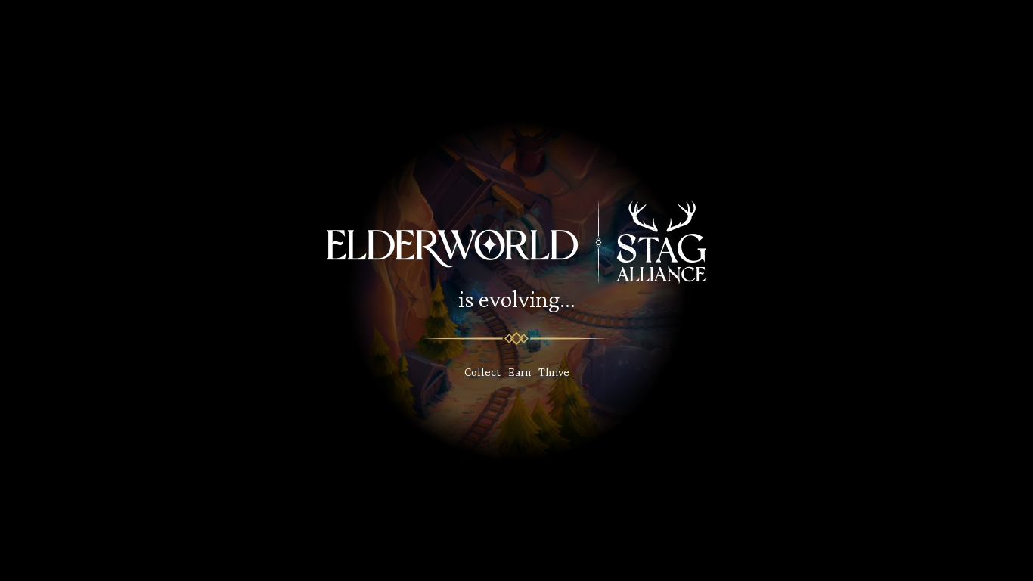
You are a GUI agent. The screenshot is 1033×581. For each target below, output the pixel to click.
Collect (482, 371)
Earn (519, 371)
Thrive (553, 371)
